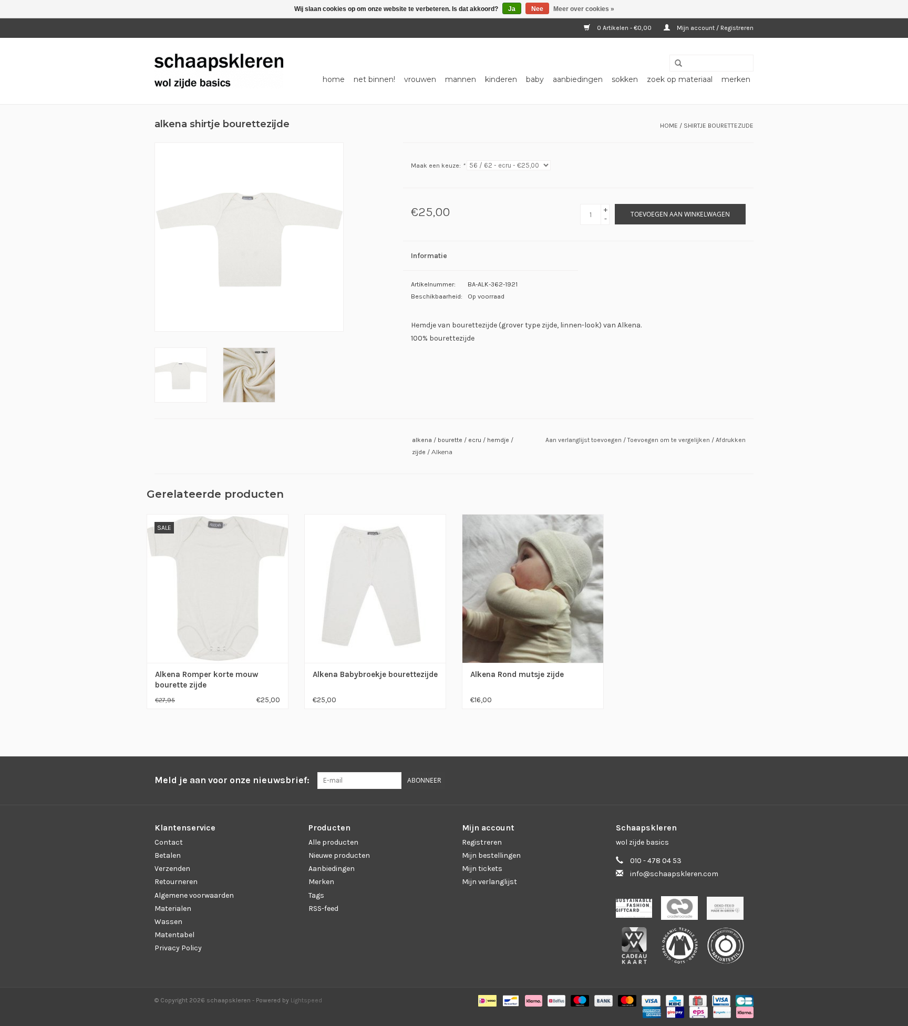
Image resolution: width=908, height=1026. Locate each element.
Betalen (167, 855)
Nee (537, 9)
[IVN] (729, 949)
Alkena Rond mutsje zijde (517, 674)
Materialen (172, 908)
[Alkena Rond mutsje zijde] (533, 587)
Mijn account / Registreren (714, 28)
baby (535, 79)
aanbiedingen (578, 79)
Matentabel (174, 934)
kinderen (501, 79)
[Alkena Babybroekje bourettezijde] (375, 587)
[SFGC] (639, 911)
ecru (474, 440)
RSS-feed (323, 908)
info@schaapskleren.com (674, 873)
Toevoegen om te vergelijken (669, 440)
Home (334, 79)
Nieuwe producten (339, 855)
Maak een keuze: (438, 165)
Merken (735, 79)
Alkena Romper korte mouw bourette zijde (207, 680)
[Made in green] (729, 911)
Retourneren (176, 881)
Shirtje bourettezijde (719, 125)
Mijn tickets (482, 868)
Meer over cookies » (583, 9)
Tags (316, 895)
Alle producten (333, 842)
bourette (450, 440)
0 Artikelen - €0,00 (624, 28)
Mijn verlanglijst (489, 881)
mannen (460, 79)
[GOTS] (684, 949)
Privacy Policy (178, 947)
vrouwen (420, 79)
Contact (168, 842)
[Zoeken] (674, 64)
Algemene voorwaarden (194, 895)
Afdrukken (731, 440)
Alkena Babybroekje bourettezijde (375, 674)
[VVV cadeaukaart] (639, 949)
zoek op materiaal (680, 79)
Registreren (482, 842)
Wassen (168, 921)
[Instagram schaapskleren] (745, 780)
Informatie (429, 255)
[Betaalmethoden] (486, 1000)
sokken (625, 79)
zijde (419, 452)
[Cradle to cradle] (684, 911)
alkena (422, 440)
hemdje (498, 440)
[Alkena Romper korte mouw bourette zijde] (217, 587)
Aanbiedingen (331, 868)
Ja (511, 9)
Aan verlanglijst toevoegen (584, 440)
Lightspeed (306, 1000)
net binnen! (374, 79)
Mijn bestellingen (491, 855)
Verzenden (172, 868)
